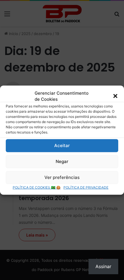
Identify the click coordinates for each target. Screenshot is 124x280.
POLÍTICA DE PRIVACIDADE (85, 187)
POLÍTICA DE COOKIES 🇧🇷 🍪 (37, 187)
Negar (62, 161)
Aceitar (62, 145)
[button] (115, 96)
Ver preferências (62, 177)
